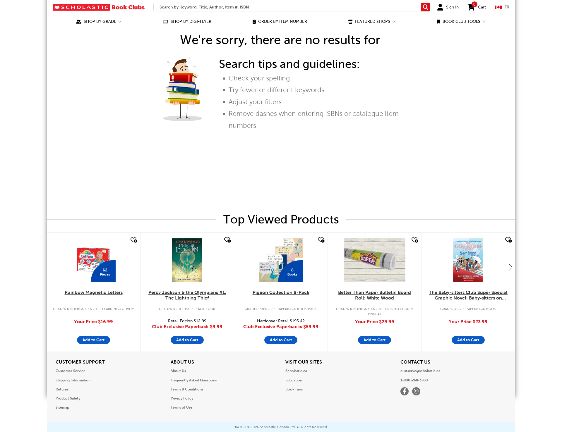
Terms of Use (181, 407)
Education (293, 380)
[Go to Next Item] (510, 267)
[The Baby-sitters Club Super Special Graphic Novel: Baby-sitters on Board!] (468, 260)
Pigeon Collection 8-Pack (281, 292)
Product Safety (68, 398)
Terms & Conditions (187, 389)
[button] (99, 21)
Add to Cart (93, 340)
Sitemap (62, 407)
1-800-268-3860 (414, 380)
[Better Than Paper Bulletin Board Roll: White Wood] (374, 260)
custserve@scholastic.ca (420, 371)
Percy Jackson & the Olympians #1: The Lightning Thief (187, 295)
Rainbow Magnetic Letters (94, 292)
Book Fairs (294, 389)
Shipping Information (73, 380)
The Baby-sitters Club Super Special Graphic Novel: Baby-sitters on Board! (468, 295)
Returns (62, 389)
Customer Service (70, 371)
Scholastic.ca (296, 371)
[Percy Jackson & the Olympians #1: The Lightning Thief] (187, 260)
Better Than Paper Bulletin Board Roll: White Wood (374, 295)
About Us (178, 371)
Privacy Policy (182, 398)
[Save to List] (133, 240)
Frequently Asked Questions (194, 380)
